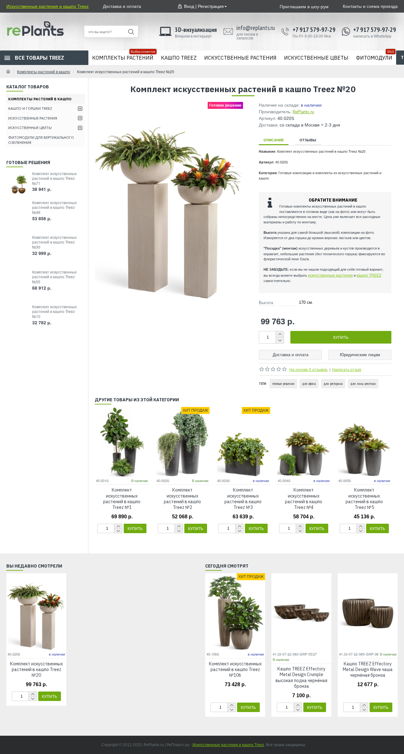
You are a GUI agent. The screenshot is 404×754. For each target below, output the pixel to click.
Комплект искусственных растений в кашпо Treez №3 (243, 498)
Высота (266, 302)
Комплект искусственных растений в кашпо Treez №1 (121, 498)
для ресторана (333, 383)
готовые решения (283, 383)
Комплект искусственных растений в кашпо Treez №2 (182, 498)
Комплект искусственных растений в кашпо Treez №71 (54, 178)
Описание (274, 140)
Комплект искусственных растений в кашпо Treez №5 (364, 498)
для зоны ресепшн (363, 383)
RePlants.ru (303, 111)
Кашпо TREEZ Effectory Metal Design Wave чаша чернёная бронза (368, 669)
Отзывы (308, 140)
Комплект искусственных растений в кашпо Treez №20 (36, 669)
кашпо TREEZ (369, 275)
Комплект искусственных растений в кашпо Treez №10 (54, 311)
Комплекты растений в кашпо (43, 71)
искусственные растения (330, 275)
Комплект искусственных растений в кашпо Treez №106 (235, 669)
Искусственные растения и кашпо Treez (228, 745)
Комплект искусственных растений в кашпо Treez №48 (54, 207)
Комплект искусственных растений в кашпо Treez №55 (54, 276)
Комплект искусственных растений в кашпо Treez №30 (54, 242)
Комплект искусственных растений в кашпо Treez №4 (303, 498)
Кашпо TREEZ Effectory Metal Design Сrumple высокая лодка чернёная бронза (301, 677)
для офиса (309, 383)
